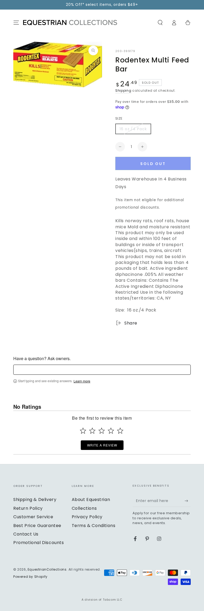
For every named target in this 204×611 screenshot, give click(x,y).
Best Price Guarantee (37, 525)
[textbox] (102, 370)
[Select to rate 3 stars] (101, 430)
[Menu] (16, 22)
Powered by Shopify (30, 577)
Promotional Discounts (38, 543)
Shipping (123, 90)
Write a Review (102, 445)
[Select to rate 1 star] (83, 430)
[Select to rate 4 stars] (111, 430)
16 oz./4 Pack (133, 129)
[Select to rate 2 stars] (92, 430)
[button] (160, 22)
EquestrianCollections (47, 569)
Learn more (82, 381)
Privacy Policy (87, 517)
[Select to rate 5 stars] (120, 430)
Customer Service (33, 517)
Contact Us (26, 534)
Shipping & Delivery (34, 499)
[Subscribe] (188, 501)
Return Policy (28, 508)
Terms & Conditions (94, 525)
